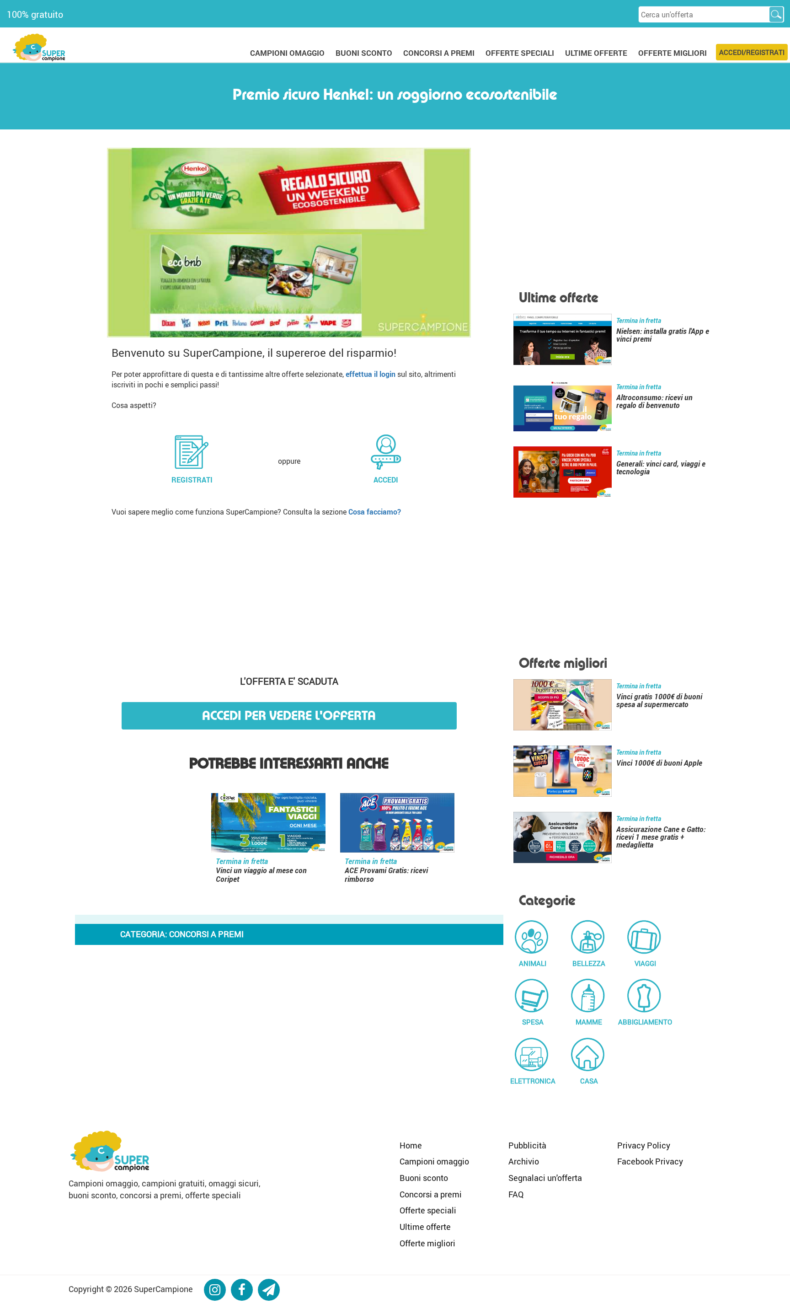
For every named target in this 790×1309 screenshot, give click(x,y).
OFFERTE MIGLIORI (672, 53)
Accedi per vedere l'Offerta (289, 716)
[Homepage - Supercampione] (110, 1149)
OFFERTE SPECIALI (520, 53)
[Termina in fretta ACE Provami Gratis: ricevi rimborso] (397, 825)
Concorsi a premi (431, 1194)
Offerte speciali (428, 1210)
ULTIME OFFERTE (596, 53)
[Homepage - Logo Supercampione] (38, 46)
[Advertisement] (289, 593)
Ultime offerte (425, 1226)
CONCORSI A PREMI (439, 53)
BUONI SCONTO (364, 53)
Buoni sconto (424, 1177)
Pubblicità (527, 1145)
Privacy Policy (643, 1145)
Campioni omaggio (434, 1161)
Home (411, 1145)
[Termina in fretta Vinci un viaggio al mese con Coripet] (268, 825)
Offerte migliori (427, 1243)
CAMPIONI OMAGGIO (287, 53)
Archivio (523, 1161)
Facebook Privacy (650, 1161)
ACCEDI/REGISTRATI (752, 52)
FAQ (515, 1194)
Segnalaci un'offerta (545, 1177)
